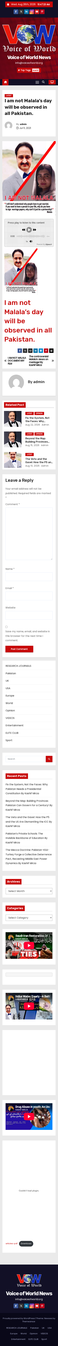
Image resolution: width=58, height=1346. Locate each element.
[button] (44, 82)
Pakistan (11, 673)
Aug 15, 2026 (32, 445)
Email (9, 588)
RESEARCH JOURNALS (18, 666)
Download (26, 1243)
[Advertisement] (29, 1062)
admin (23, 124)
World (9, 703)
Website (10, 607)
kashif (36, 70)
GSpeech (48, 244)
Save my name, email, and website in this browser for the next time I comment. (27, 636)
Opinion (39, 413)
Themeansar (28, 1321)
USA (8, 688)
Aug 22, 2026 (32, 424)
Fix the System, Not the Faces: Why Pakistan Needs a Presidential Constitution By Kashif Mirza (27, 789)
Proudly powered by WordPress (19, 1318)
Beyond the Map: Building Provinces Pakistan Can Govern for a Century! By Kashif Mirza (29, 805)
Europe (10, 695)
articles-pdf (11, 1243)
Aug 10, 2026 (32, 465)
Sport (9, 740)
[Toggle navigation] (37, 82)
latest (8, 95)
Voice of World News (29, 57)
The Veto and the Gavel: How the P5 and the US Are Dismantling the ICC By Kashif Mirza (29, 821)
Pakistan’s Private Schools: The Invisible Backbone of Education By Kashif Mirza (26, 838)
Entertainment (15, 725)
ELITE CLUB (12, 733)
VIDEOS (10, 718)
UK (7, 681)
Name (10, 569)
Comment (12, 504)
